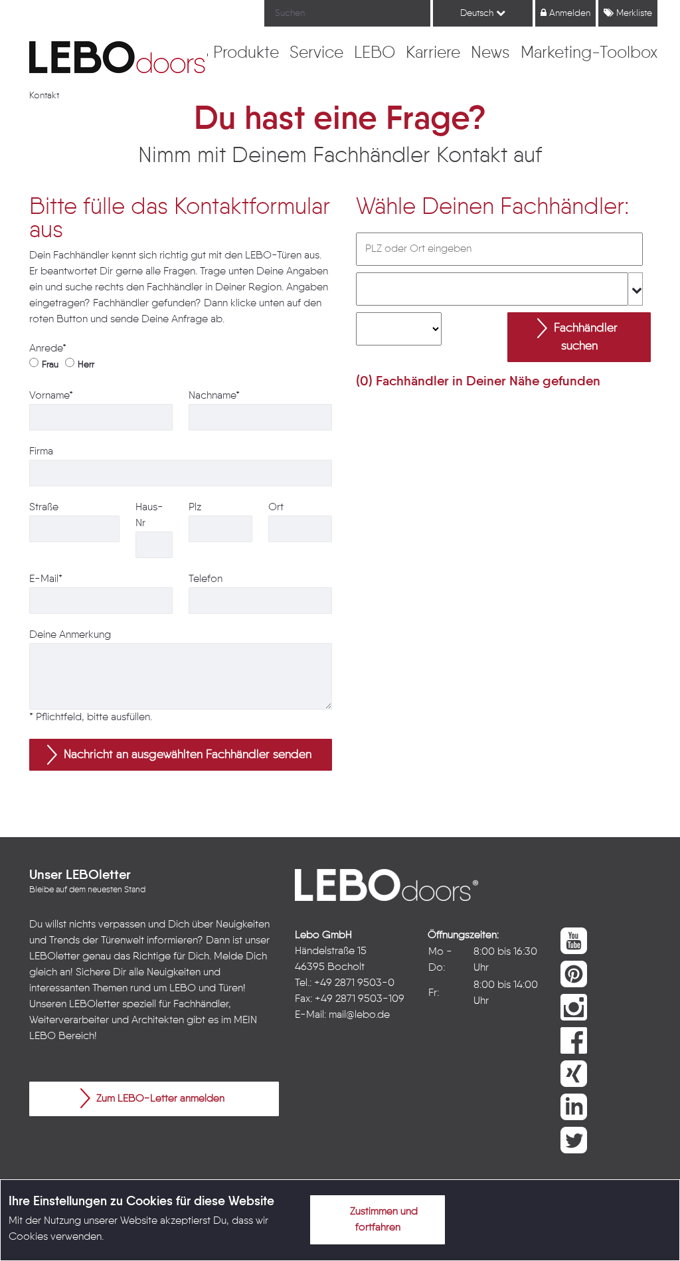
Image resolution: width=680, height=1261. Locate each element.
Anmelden (568, 13)
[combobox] (499, 289)
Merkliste (633, 13)
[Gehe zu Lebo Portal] (120, 57)
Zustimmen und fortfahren (382, 1220)
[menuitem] (246, 53)
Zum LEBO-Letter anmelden (159, 1099)
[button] (180, 755)
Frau (50, 364)
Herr (86, 364)
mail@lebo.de (359, 1015)
